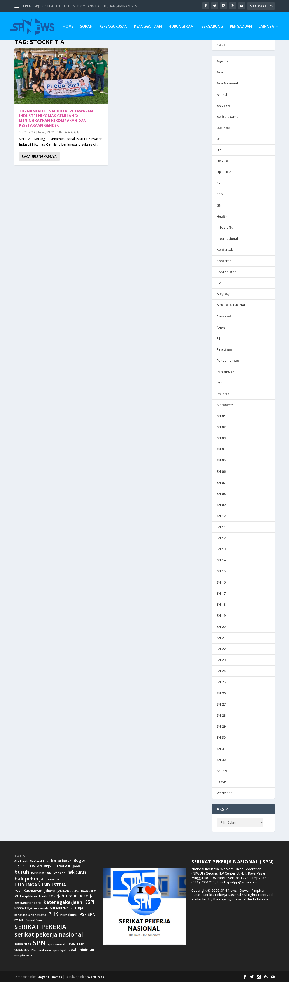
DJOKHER (224, 172)
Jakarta (50, 891)
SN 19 (221, 615)
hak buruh (77, 872)
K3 (16, 896)
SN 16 (221, 582)
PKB (220, 383)
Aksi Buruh (21, 861)
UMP (80, 944)
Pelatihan (224, 349)
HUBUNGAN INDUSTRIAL (41, 885)
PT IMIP (19, 920)
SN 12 (221, 538)
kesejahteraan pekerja (71, 895)
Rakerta (223, 394)
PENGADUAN (241, 27)
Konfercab (225, 249)
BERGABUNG (212, 27)
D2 (219, 150)
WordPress (95, 977)
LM (219, 283)
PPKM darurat (68, 914)
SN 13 (221, 549)
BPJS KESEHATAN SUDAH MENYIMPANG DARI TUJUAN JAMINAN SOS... (86, 6)
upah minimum (82, 949)
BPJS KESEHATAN (28, 866)
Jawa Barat (88, 891)
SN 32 (221, 760)
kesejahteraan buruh (33, 896)
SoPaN (86, 27)
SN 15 (221, 571)
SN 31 (221, 749)
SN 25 (221, 682)
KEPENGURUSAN (113, 27)
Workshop (225, 793)
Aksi (220, 72)
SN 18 (221, 604)
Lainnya (266, 27)
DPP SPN (60, 873)
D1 (219, 139)
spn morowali (56, 944)
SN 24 (221, 671)
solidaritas (22, 944)
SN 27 (221, 704)
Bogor (79, 860)
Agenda (223, 61)
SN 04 (221, 449)
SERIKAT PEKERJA (40, 927)
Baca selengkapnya (39, 156)
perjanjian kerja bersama (30, 914)
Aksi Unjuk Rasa (39, 861)
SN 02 (50, 132)
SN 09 (221, 504)
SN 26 (221, 693)
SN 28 (221, 715)
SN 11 (221, 527)
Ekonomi (224, 183)
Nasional (224, 316)
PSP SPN (87, 914)
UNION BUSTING (25, 950)
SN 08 (221, 493)
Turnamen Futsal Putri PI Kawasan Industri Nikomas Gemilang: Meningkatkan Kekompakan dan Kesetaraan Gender (56, 118)
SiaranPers (225, 405)
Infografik (225, 227)
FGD (220, 194)
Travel (222, 782)
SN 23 (221, 660)
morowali (41, 908)
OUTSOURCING (59, 908)
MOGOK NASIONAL (231, 305)
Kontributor (226, 272)
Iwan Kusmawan (28, 890)
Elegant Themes (49, 977)
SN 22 (221, 649)
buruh (21, 872)
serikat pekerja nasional (48, 935)
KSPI (89, 902)
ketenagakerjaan (63, 902)
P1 (218, 338)
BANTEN (223, 105)
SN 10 (221, 516)
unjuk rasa (44, 950)
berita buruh (61, 861)
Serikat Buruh (34, 920)
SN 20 (221, 626)
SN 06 (221, 471)
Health (222, 216)
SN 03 (221, 438)
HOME (68, 27)
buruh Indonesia (41, 872)
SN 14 (221, 560)
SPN (39, 943)
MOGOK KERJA (23, 908)
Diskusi (222, 161)
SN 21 (221, 638)
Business (223, 128)
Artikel (222, 94)
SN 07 (221, 482)
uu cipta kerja (23, 955)
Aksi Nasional (227, 83)
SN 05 (221, 460)
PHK (53, 914)
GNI (219, 205)
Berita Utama (227, 116)
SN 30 (221, 737)
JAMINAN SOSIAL (68, 891)
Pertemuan (225, 372)
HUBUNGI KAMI (182, 27)
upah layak (59, 950)
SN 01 (221, 416)
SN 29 (221, 726)
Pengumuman (228, 360)
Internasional (227, 238)
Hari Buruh (52, 879)
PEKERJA (76, 908)
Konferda (224, 261)
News (41, 132)
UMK (71, 944)
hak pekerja (29, 878)
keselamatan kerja (28, 903)
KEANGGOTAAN (148, 27)
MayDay (223, 294)
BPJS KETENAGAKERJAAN (62, 866)
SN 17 (221, 593)
